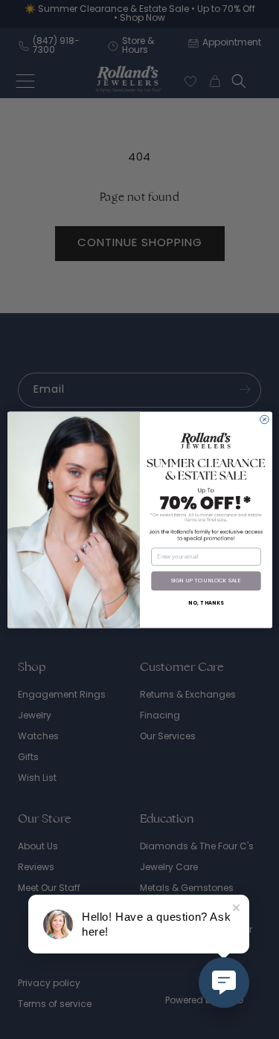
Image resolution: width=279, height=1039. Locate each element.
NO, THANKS (206, 602)
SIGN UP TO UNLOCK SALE (205, 581)
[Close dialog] (264, 419)
